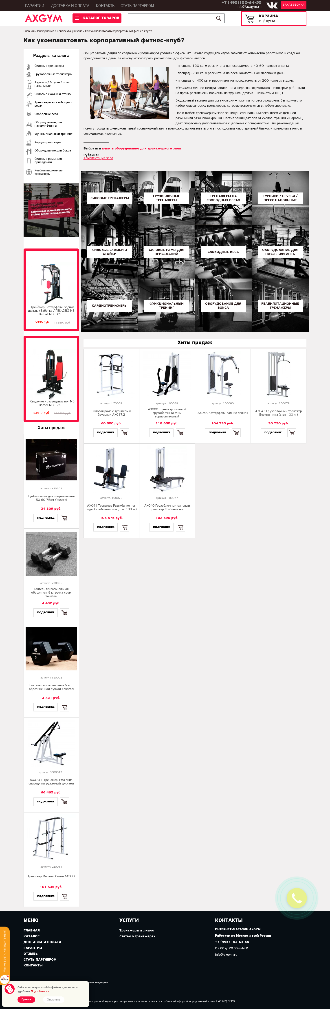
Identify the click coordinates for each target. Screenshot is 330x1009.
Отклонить (53, 999)
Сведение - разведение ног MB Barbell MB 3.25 (52, 403)
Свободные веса (46, 114)
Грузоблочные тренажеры (53, 74)
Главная (29, 31)
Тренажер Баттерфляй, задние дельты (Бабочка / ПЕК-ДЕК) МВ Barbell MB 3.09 (51, 311)
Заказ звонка (293, 4)
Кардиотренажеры (48, 142)
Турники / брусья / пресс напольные (53, 84)
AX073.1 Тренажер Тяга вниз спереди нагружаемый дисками (51, 781)
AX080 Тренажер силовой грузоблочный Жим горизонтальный (167, 413)
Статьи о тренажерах (137, 936)
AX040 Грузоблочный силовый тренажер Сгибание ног (167, 507)
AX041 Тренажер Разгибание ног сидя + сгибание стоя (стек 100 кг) (111, 507)
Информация (45, 31)
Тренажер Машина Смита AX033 (51, 876)
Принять (26, 999)
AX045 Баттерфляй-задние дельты (223, 413)
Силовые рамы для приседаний (48, 160)
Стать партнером (137, 6)
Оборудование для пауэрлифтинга (48, 124)
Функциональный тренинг (53, 134)
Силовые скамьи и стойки (53, 94)
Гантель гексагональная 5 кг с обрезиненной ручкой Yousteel (51, 687)
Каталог (32, 936)
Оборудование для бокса (53, 150)
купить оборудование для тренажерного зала (141, 148)
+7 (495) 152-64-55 (232, 942)
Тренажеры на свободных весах (53, 104)
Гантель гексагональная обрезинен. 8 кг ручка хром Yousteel (51, 593)
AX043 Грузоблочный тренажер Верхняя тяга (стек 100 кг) (278, 413)
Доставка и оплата (70, 6)
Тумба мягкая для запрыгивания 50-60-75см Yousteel (51, 498)
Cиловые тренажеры (49, 66)
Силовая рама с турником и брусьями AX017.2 (111, 413)
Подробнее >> (40, 991)
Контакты (105, 6)
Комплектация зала (69, 31)
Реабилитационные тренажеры (48, 172)
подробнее (45, 517)
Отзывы (31, 954)
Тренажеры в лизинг (137, 930)
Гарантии (34, 6)
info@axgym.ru (249, 7)
